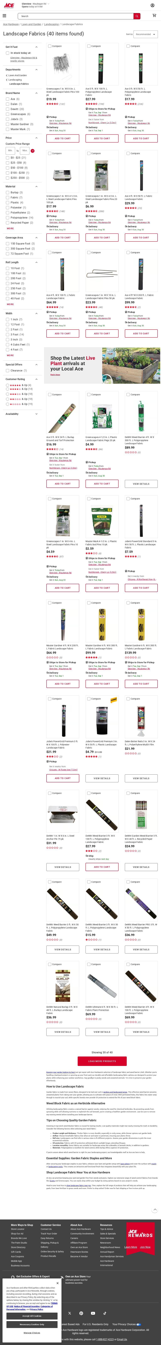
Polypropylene (19, 217)
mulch (153, 1164)
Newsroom (105, 1242)
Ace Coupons (17, 1256)
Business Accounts (20, 1265)
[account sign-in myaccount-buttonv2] (153, 5)
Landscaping (51, 24)
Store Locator (17, 1229)
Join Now (145, 1247)
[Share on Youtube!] (93, 1313)
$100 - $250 (18, 172)
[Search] (136, 16)
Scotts (52, 1181)
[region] (32, 1310)
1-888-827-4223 (105, 1339)
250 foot (16, 288)
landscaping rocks (55, 1167)
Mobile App (16, 1261)
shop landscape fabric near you (79, 1186)
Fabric (14, 197)
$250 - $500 (18, 177)
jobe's (14, 119)
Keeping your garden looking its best (60, 1072)
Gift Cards (16, 1252)
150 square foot (20, 243)
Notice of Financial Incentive (27, 1306)
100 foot (16, 273)
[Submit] (32, 151)
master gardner (20, 124)
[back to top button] (154, 1210)
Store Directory (18, 1247)
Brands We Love (19, 1238)
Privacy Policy (36, 1309)
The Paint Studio (19, 1242)
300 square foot (20, 248)
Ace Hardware (11, 24)
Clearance (16, 370)
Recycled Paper (20, 222)
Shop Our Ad (17, 1233)
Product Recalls (48, 1256)
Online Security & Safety (52, 1251)
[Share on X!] (70, 1313)
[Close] (57, 1283)
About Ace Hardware (80, 1229)
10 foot (15, 268)
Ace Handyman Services (112, 1256)
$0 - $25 (15, 157)
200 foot (16, 278)
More (10, 228)
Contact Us (46, 1229)
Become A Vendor (79, 1256)
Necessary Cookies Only (32, 1324)
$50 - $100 (17, 167)
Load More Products (102, 1061)
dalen (14, 104)
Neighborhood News (110, 1247)
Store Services (107, 1238)
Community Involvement (82, 1233)
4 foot (14, 349)
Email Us (122, 1339)
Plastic (15, 202)
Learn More (130, 1247)
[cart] (155, 15)
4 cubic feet (18, 344)
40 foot (15, 298)
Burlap (14, 192)
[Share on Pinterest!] (81, 1313)
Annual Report (107, 1252)
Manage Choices (32, 1333)
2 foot (14, 329)
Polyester (16, 207)
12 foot (15, 324)
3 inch (14, 339)
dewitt (14, 109)
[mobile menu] (4, 15)
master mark (18, 129)
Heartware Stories (79, 1252)
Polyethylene (18, 212)
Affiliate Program (78, 1242)
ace (13, 99)
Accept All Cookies (32, 1316)
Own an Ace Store (79, 1247)
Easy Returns (47, 1238)
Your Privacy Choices (124, 1324)
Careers (74, 1238)
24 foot (15, 283)
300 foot (16, 293)
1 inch (14, 319)
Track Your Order (49, 1233)
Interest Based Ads (69, 1324)
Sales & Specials (108, 1233)
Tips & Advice (106, 1229)
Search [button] (24, 16)
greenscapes (18, 114)
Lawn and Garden (31, 24)
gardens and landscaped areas (115, 1092)
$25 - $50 (16, 162)
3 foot (14, 334)
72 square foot (20, 253)
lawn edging (125, 1164)
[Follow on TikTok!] (105, 1313)
